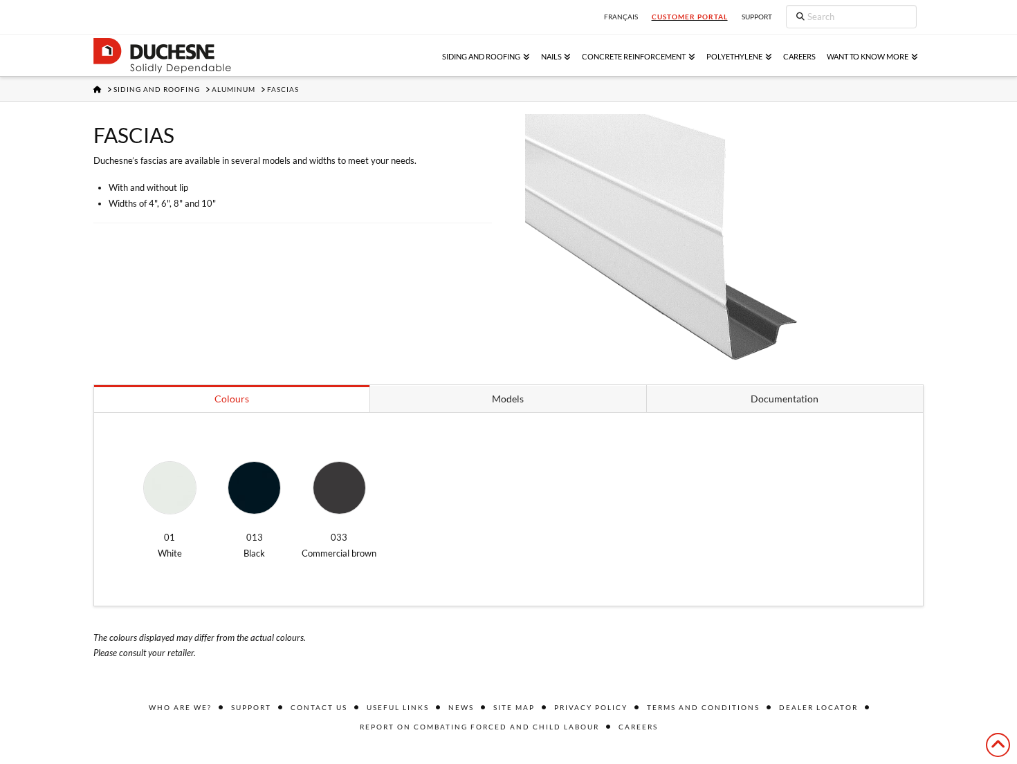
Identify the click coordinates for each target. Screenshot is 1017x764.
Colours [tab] (231, 398)
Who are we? (180, 707)
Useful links (398, 707)
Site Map (514, 707)
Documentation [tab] (784, 398)
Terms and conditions (703, 707)
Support (251, 707)
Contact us (319, 707)
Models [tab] (508, 398)
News (461, 707)
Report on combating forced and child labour (479, 727)
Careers (638, 727)
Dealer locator (818, 707)
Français (621, 16)
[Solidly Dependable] (162, 55)
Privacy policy (590, 707)
